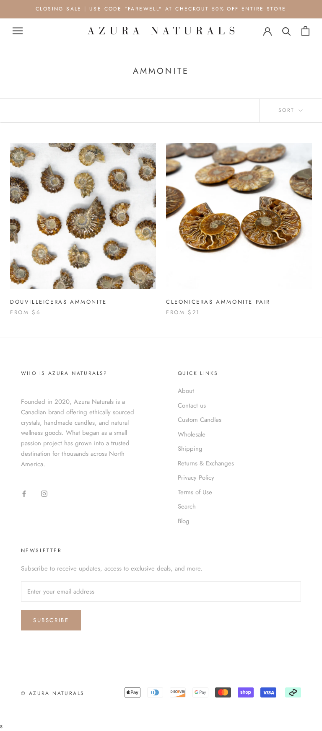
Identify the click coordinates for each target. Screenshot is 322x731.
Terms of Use (195, 492)
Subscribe (51, 620)
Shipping (190, 448)
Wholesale (191, 434)
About (186, 390)
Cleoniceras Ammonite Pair (218, 302)
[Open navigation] (18, 30)
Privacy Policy (196, 477)
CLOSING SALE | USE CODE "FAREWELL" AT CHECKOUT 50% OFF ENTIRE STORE (161, 9)
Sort (287, 110)
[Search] (286, 30)
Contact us (192, 405)
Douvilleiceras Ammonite (58, 302)
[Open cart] (305, 31)
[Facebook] (24, 493)
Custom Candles (199, 419)
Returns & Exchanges (206, 463)
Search (187, 506)
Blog (184, 521)
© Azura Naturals (52, 693)
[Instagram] (44, 493)
